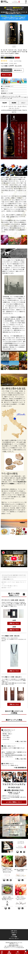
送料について (5, 91)
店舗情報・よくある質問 (7, 93)
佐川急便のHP (12, 13)
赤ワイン (16, 585)
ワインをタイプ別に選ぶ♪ (7, 585)
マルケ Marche (15, 582)
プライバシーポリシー (14, 938)
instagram (15, 835)
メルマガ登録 (14, 936)
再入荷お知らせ (18, 70)
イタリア (21, 575)
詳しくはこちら (21, 741)
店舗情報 (14, 934)
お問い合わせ (14, 930)
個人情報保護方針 (20, 767)
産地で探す (15, 575)
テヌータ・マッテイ (12, 577)
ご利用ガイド (14, 932)
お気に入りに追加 (7, 74)
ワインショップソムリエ (7, 575)
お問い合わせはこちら (15, 790)
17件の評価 (18, 61)
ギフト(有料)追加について (7, 86)
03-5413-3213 (14, 787)
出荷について (5, 88)
